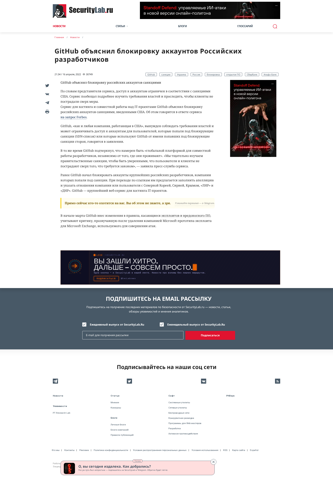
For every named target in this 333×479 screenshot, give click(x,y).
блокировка (213, 74)
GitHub (151, 74)
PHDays (230, 395)
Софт (171, 395)
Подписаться (210, 335)
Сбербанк (252, 74)
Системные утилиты (179, 402)
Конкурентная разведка (181, 418)
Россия (196, 74)
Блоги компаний (120, 429)
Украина (181, 74)
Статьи (115, 395)
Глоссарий (245, 26)
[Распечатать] (46, 111)
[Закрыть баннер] (213, 462)
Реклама (138, 461)
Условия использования (205, 450)
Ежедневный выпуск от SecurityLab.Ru (117, 324)
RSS (225, 450)
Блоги (182, 26)
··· (276, 5)
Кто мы (56, 450)
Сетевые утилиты (177, 407)
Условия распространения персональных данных (160, 450)
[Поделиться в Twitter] (46, 85)
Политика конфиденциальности (111, 450)
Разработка (174, 428)
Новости (59, 26)
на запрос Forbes (74, 117)
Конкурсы (116, 407)
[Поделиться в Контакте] (46, 94)
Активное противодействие (183, 433)
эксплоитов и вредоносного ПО (185, 215)
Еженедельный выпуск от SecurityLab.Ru (196, 324)
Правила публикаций (122, 435)
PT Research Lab (61, 413)
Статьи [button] (120, 26)
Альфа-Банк (270, 74)
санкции (165, 74)
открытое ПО (233, 74)
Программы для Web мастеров (184, 423)
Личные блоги (118, 424)
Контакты (69, 450)
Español (254, 450)
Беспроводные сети (178, 413)
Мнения (115, 402)
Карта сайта (238, 450)
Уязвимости (60, 406)
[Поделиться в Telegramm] (46, 102)
